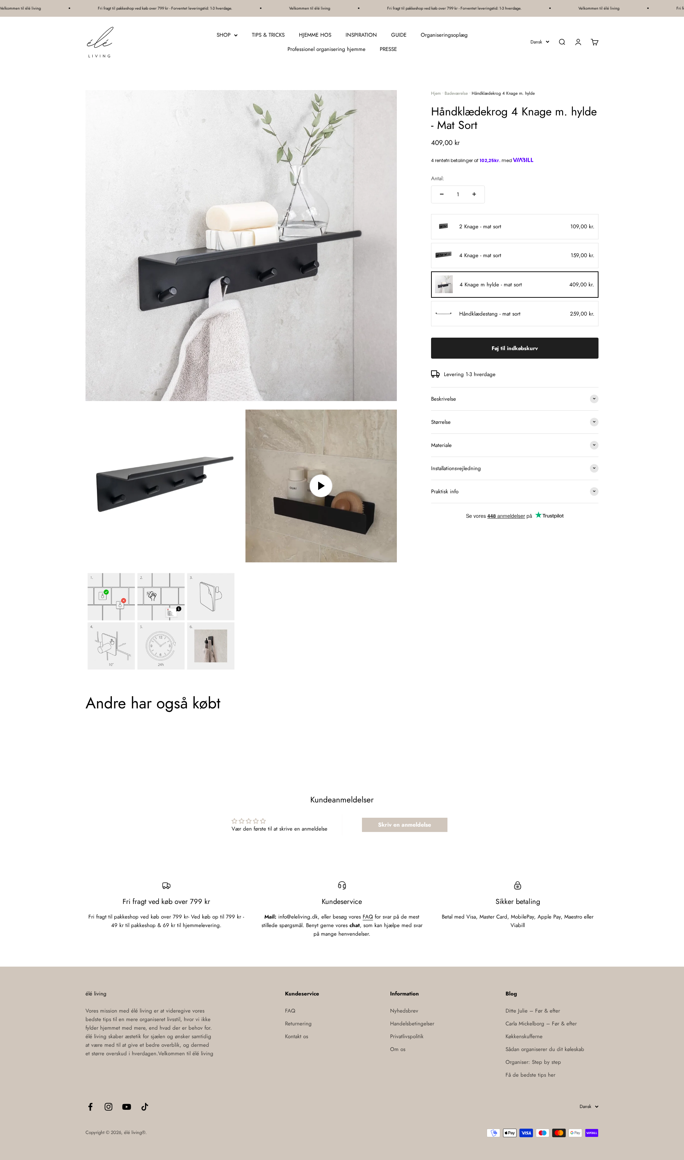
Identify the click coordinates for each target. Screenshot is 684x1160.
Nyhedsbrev (404, 1011)
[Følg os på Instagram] (108, 1107)
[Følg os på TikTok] (145, 1107)
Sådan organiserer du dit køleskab (545, 1049)
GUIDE (398, 35)
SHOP (223, 35)
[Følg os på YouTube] (126, 1107)
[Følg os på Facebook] (90, 1107)
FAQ (368, 917)
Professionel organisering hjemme (326, 49)
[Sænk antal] (441, 194)
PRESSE (388, 49)
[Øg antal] (474, 194)
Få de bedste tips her (530, 1075)
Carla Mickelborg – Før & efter (541, 1024)
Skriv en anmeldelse (404, 825)
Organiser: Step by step (533, 1062)
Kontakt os (296, 1036)
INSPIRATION (361, 35)
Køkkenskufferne (524, 1036)
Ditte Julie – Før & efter (533, 1011)
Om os (397, 1049)
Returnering (298, 1024)
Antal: (437, 178)
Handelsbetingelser (412, 1024)
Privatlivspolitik (407, 1036)
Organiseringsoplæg (444, 35)
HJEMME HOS (315, 35)
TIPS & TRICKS (268, 35)
